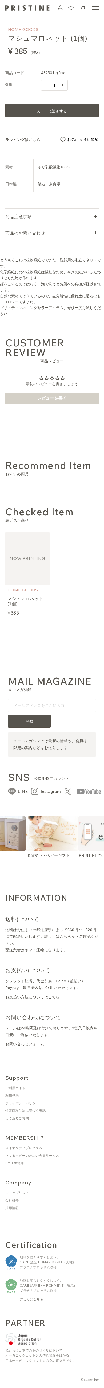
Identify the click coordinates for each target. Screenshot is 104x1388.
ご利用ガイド (15, 1088)
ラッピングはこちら (23, 139)
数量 (9, 85)
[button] (82, 8)
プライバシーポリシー (22, 1103)
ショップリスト (17, 1193)
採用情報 (12, 1208)
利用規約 (12, 1096)
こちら (65, 936)
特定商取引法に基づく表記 (25, 1111)
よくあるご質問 (17, 1118)
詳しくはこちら (31, 1299)
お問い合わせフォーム (24, 1044)
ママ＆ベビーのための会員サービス (32, 1156)
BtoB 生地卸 (14, 1163)
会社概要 (12, 1200)
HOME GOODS (23, 29)
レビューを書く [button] (52, 398)
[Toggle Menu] (95, 8)
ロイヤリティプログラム (23, 1148)
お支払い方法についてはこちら (32, 997)
